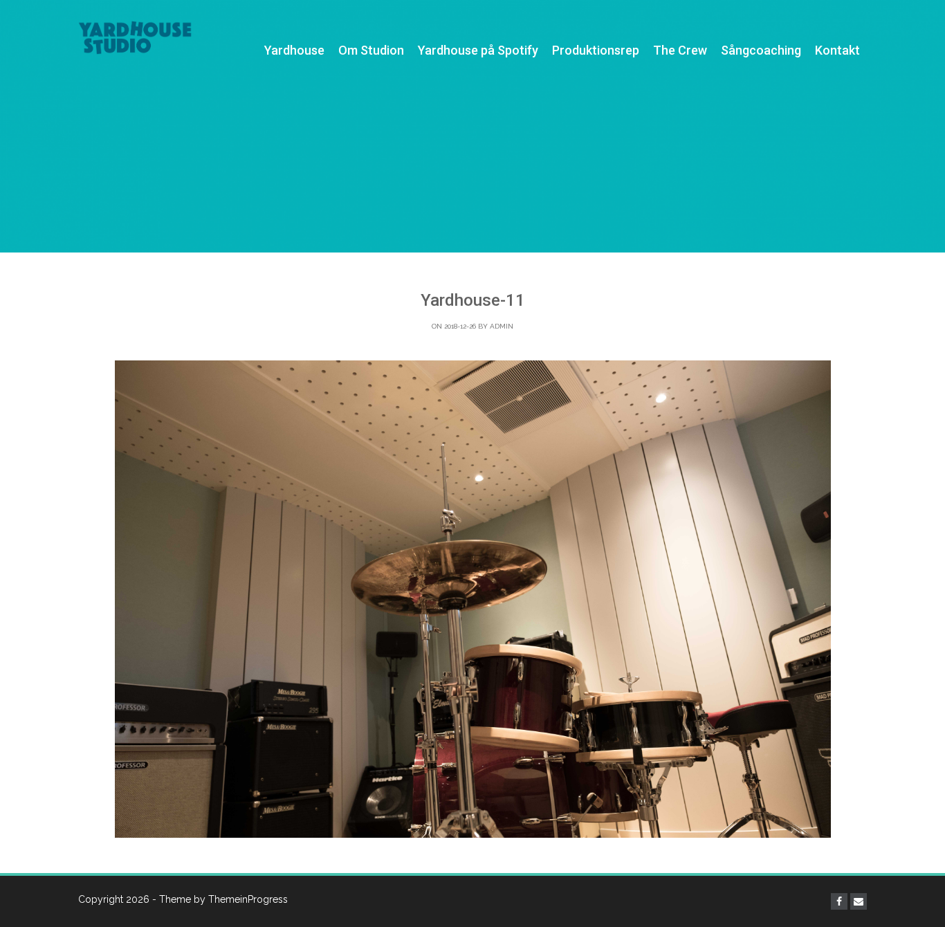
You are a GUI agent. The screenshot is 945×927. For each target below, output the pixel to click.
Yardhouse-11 (473, 300)
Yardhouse (294, 50)
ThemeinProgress (248, 899)
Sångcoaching (761, 50)
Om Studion (371, 50)
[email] (858, 901)
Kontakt (837, 50)
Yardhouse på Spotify (478, 50)
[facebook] (839, 901)
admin (501, 326)
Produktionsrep (595, 50)
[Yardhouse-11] (472, 599)
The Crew (680, 50)
